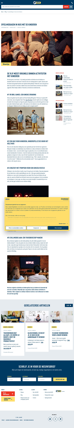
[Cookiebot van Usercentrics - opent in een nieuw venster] (62, 199)
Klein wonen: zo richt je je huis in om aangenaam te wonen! (36, 335)
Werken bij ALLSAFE (49, 392)
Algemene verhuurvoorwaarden (12, 420)
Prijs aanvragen (6, 393)
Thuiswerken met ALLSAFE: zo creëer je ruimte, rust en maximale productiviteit (11, 337)
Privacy (3, 420)
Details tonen (62, 223)
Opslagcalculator (48, 397)
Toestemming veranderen (29, 420)
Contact (34, 397)
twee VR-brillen (29, 100)
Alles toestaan (58, 228)
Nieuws (22, 392)
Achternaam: (25, 376)
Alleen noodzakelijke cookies (16, 228)
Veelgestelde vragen (49, 395)
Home (2, 12)
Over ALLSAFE (35, 392)
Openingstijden (36, 395)
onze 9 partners (13, 206)
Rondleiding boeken (7, 399)
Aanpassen (36, 228)
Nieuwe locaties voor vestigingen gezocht (25, 398)
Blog (6, 12)
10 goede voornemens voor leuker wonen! (60, 334)
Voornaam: (9, 376)
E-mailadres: (40, 376)
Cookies (21, 420)
